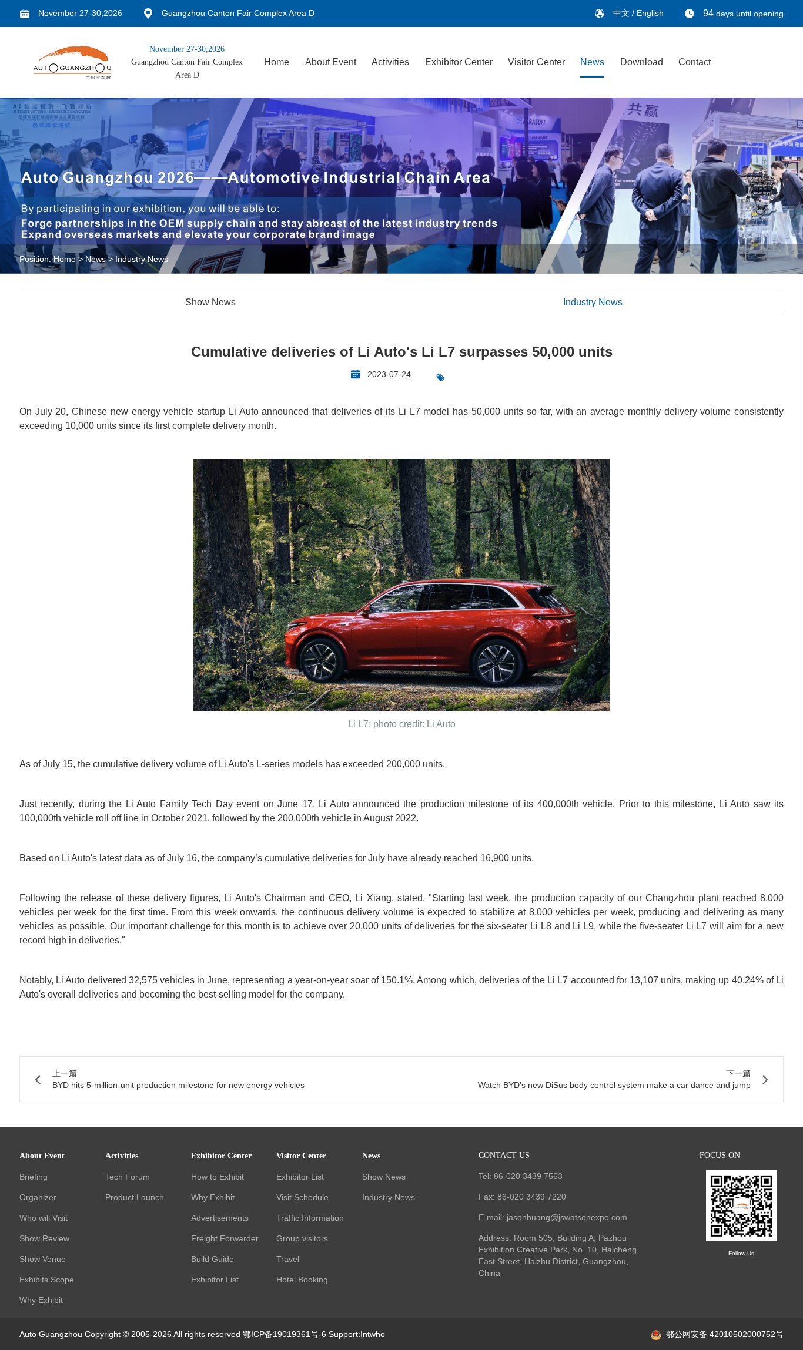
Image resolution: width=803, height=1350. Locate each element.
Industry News (141, 259)
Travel (287, 1259)
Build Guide (212, 1259)
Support (343, 1334)
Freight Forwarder (225, 1238)
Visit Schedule (302, 1197)
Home (276, 62)
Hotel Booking (302, 1279)
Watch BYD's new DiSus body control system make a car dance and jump (614, 1085)
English (650, 13)
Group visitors (302, 1238)
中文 (622, 13)
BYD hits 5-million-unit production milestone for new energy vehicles (178, 1085)
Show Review (44, 1238)
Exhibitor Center (459, 62)
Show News (210, 302)
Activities (390, 62)
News (592, 62)
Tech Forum (127, 1176)
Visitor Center (536, 62)
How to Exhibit (217, 1176)
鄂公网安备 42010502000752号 (725, 1334)
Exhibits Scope (46, 1279)
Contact (694, 62)
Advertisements (220, 1218)
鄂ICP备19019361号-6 (284, 1334)
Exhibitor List (215, 1279)
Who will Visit (43, 1218)
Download (641, 62)
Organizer (37, 1197)
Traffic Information (310, 1218)
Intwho (372, 1334)
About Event (330, 62)
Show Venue (42, 1259)
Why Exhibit (41, 1300)
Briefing (33, 1176)
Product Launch (134, 1197)
